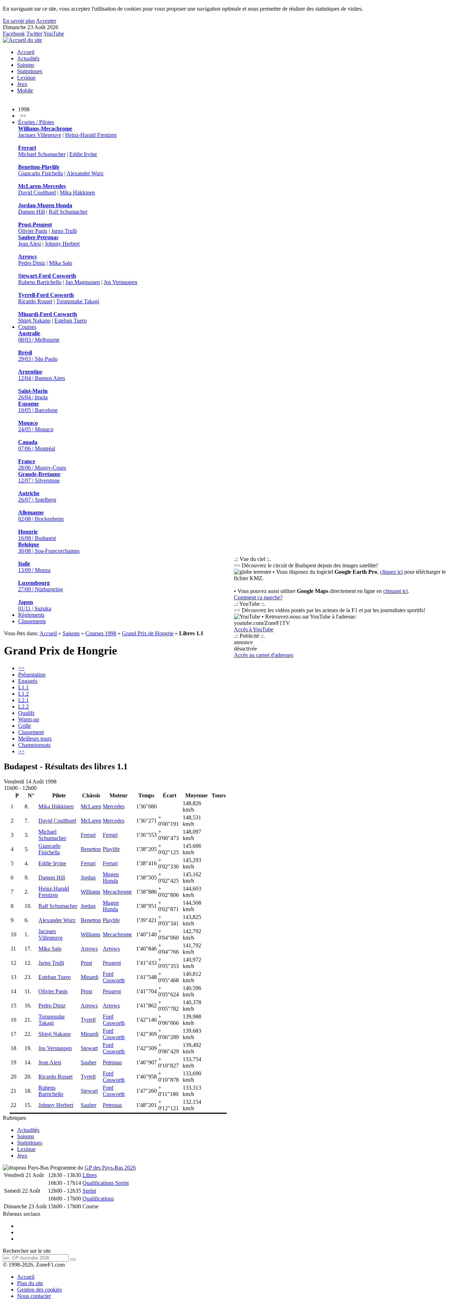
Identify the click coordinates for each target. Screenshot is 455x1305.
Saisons (25, 65)
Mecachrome (117, 892)
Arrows (89, 949)
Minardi (89, 977)
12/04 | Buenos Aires (41, 375)
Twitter (34, 34)
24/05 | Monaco (35, 426)
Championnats (34, 745)
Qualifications (98, 1199)
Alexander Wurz (84, 173)
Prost (86, 963)
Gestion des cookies (39, 1290)
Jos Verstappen (120, 282)
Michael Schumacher (41, 154)
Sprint (89, 1191)
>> (21, 751)
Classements (32, 621)
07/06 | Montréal (36, 445)
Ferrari (88, 835)
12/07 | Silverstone (39, 477)
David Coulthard (37, 192)
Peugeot (112, 963)
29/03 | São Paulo (38, 355)
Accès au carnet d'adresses (263, 655)
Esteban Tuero (70, 320)
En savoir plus (19, 21)
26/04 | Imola (33, 394)
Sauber (88, 1062)
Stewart (89, 1048)
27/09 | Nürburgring (40, 586)
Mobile (25, 90)
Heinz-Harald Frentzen (91, 135)
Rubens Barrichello (39, 282)
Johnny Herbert (62, 244)
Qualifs (26, 713)
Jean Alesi (29, 244)
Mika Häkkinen (77, 192)
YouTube (53, 34)
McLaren (91, 806)
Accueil (25, 52)
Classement (31, 732)
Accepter (46, 21)
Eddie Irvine (83, 154)
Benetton (91, 849)
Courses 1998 (100, 633)
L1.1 (23, 687)
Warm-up (28, 719)
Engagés (27, 681)
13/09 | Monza (34, 567)
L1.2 (23, 694)
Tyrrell (88, 1020)
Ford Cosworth (114, 977)
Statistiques (29, 71)
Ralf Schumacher (68, 212)
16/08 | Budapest (37, 535)
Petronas (112, 1062)
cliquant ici (395, 591)
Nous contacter (34, 1296)
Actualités (28, 58)
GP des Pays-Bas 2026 (110, 1168)
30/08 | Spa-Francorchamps (49, 547)
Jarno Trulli (64, 231)
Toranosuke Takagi (77, 301)
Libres (89, 1175)
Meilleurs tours (35, 739)
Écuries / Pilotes (36, 122)
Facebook (14, 34)
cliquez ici (391, 572)
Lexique (26, 78)
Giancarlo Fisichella (40, 173)
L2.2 (23, 707)
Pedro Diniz (31, 263)
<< (21, 668)
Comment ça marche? (258, 597)
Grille (24, 726)
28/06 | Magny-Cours (42, 464)
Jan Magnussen (82, 282)
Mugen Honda (111, 877)
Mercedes (113, 806)
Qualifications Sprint (105, 1183)
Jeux (22, 84)
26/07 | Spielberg (37, 496)
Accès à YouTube (253, 629)
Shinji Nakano (34, 320)
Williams (90, 892)
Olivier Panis (32, 231)
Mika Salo (60, 263)
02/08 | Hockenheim (41, 515)
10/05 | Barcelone (38, 407)
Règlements (31, 615)
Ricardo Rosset (35, 301)
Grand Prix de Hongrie (147, 633)
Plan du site (30, 1283)
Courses (27, 327)
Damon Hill (31, 212)
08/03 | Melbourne (38, 336)
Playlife (111, 849)
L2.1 (23, 700)
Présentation (32, 675)
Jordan (88, 878)
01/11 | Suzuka (34, 605)
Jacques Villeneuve (39, 135)
